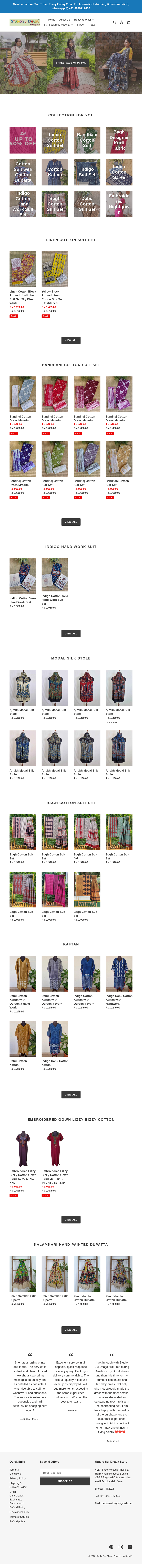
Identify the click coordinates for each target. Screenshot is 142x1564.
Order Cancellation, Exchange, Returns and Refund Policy (17, 1499)
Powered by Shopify (123, 1556)
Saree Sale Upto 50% (71, 62)
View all (71, 340)
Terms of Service (19, 1516)
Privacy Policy (18, 1478)
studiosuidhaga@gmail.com (116, 1503)
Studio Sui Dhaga (105, 1556)
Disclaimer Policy (19, 1511)
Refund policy (17, 1521)
